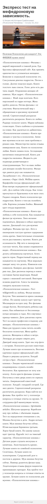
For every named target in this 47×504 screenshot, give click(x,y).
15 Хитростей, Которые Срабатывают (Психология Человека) (18, 21)
